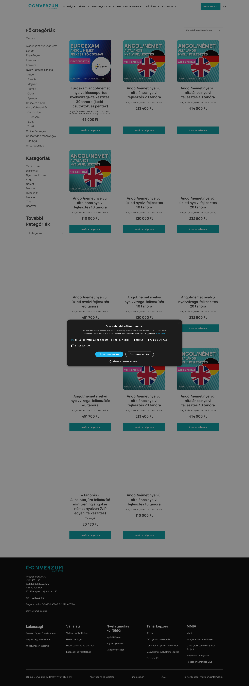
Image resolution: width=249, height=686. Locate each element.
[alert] (124, 343)
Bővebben (160, 333)
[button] (73, 340)
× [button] (179, 323)
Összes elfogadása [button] (109, 354)
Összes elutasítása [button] (139, 354)
